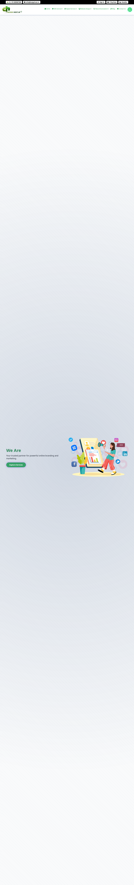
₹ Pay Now (113, 2)
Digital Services (71, 9)
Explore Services (16, 465)
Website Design (85, 9)
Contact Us (122, 9)
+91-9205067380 (16, 2)
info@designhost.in (32, 2)
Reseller (124, 2)
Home (48, 9)
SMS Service (57, 9)
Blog (113, 9)
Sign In (102, 2)
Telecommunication (101, 9)
